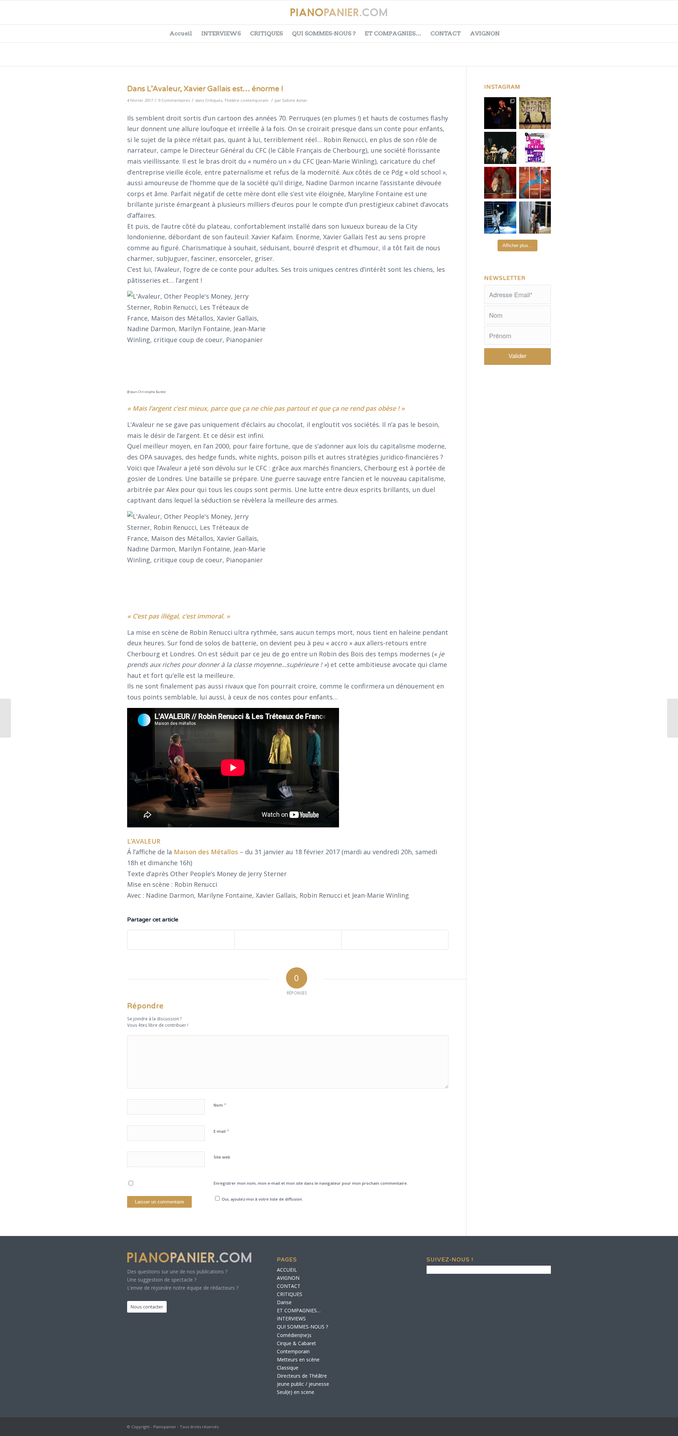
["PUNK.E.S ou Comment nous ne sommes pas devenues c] (500, 217)
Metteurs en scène (298, 1359)
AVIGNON (485, 33)
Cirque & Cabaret (296, 1343)
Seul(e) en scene (295, 1392)
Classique (287, 1367)
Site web (222, 1157)
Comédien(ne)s (294, 1335)
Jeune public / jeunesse (303, 1384)
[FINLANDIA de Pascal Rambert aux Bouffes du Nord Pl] (535, 217)
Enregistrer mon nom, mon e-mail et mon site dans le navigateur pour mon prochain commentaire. (311, 1183)
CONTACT (445, 33)
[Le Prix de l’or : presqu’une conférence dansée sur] (535, 113)
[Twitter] (620, 16)
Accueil (181, 33)
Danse (284, 1302)
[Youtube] (638, 16)
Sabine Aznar (294, 100)
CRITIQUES (266, 33)
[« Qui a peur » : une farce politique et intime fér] (500, 148)
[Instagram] (656, 16)
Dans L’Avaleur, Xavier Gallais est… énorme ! (205, 88)
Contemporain (293, 1351)
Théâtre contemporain (246, 100)
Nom (220, 1105)
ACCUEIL (287, 1269)
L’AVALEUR (143, 841)
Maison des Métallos (206, 852)
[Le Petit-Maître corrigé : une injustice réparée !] (5, 718)
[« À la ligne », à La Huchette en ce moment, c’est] (535, 183)
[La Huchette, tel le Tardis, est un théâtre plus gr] (500, 113)
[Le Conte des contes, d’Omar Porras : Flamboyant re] (500, 183)
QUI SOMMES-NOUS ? (324, 33)
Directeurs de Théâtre (302, 1375)
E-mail (221, 1131)
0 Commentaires (174, 100)
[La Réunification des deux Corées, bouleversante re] (535, 148)
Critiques (213, 100)
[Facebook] (603, 16)
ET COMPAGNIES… (393, 33)
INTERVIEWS (221, 33)
